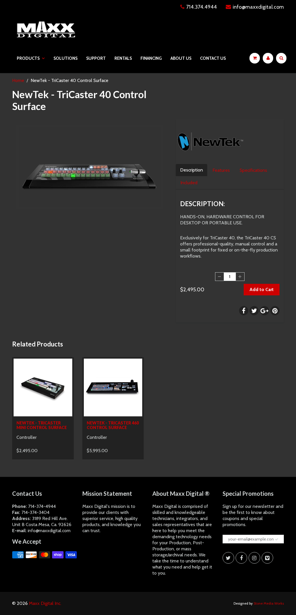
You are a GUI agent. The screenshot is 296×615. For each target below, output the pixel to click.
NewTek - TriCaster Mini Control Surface (41, 425)
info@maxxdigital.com (258, 7)
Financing (151, 58)
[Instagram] (254, 558)
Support (96, 58)
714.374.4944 (201, 7)
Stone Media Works (269, 603)
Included (188, 182)
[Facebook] (241, 558)
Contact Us (213, 58)
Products (28, 58)
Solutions (65, 58)
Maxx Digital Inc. (45, 603)
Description (191, 170)
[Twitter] (228, 558)
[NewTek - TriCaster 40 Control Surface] (89, 167)
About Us (181, 58)
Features (221, 170)
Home (18, 80)
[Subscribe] (277, 539)
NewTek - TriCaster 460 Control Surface (113, 425)
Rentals (123, 58)
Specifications (253, 170)
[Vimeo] (267, 558)
